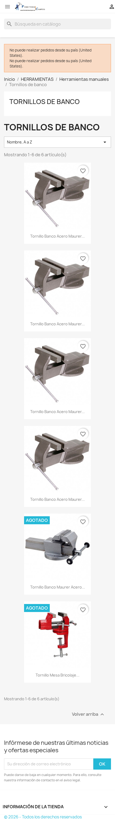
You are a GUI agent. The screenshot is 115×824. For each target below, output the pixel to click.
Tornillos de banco (44, 101)
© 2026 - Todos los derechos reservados (43, 817)
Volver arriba (88, 714)
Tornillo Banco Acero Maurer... (57, 236)
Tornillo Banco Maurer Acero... (57, 587)
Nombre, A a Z (57, 142)
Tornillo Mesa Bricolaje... (57, 675)
